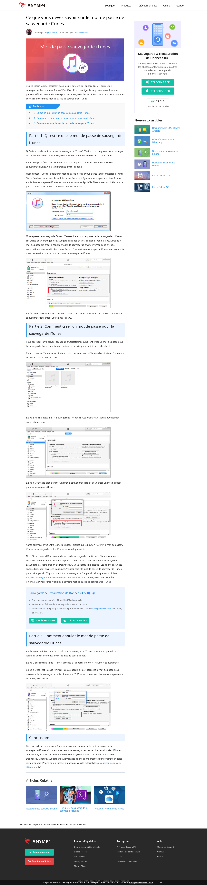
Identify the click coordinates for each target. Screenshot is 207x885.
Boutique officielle (41, 861)
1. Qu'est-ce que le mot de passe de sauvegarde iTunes (62, 113)
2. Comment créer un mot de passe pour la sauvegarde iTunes (65, 118)
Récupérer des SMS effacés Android (166, 129)
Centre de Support (165, 847)
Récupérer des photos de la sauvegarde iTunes (73, 809)
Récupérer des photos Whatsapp (163, 141)
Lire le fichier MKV (161, 175)
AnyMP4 (36, 825)
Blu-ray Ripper (80, 861)
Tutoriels (46, 825)
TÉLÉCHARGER (45, 620)
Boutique (110, 5)
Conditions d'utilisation (127, 861)
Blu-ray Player (80, 866)
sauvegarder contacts (101, 608)
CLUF (119, 856)
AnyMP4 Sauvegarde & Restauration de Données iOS (53, 577)
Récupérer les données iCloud (109, 809)
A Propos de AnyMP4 (126, 847)
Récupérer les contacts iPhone (41, 809)
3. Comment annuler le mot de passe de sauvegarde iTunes (64, 123)
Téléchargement (41, 852)
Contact (160, 852)
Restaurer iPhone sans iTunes (163, 164)
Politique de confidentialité (128, 852)
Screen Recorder (81, 852)
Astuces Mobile (81, 32)
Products (126, 5)
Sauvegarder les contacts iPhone (165, 152)
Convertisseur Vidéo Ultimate (87, 847)
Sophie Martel (51, 32)
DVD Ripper (79, 856)
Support (180, 5)
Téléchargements (147, 5)
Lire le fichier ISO (160, 187)
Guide (166, 5)
